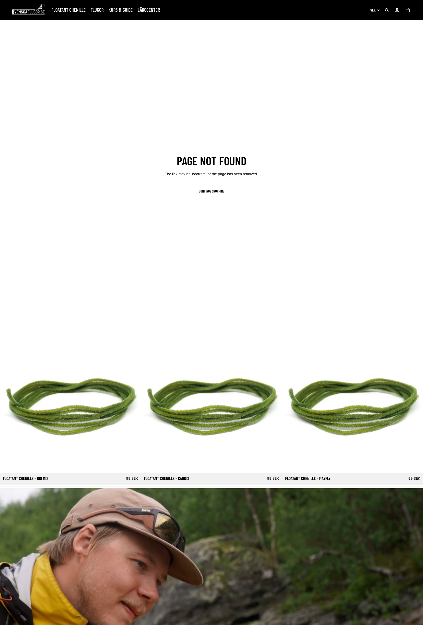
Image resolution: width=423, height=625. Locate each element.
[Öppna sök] (386, 10)
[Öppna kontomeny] (397, 10)
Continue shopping (211, 191)
